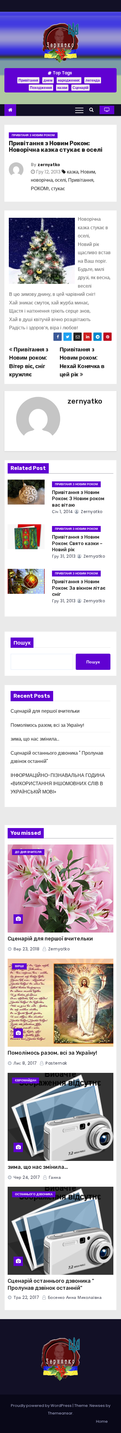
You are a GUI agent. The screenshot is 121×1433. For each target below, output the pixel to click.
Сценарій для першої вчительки (45, 711)
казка (72, 171)
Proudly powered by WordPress (42, 1405)
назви (62, 87)
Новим (87, 171)
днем (48, 80)
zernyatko (49, 164)
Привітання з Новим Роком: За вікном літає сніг (78, 588)
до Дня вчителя (28, 852)
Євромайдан (25, 1080)
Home (102, 1421)
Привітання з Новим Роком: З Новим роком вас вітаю (78, 499)
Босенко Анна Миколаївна (74, 1297)
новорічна (42, 180)
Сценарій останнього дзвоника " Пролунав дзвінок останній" (51, 1284)
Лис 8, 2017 (25, 1063)
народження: (69, 80)
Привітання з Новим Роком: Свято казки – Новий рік (77, 543)
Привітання (28, 80)
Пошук (22, 642)
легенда (92, 80)
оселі (60, 180)
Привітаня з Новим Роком (33, 135)
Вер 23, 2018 (26, 949)
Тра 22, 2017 (26, 1297)
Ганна (54, 1177)
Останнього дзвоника (34, 1194)
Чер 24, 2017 (27, 1177)
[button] (93, 109)
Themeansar (60, 1413)
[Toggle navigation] (79, 110)
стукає (58, 188)
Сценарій (80, 87)
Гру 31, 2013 (63, 556)
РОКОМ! (40, 188)
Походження (41, 87)
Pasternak (55, 1063)
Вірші (19, 966)
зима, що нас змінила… (35, 739)
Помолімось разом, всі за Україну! (47, 725)
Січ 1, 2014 (62, 512)
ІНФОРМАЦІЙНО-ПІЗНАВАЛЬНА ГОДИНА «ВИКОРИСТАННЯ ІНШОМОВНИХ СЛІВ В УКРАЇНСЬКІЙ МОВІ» (58, 783)
